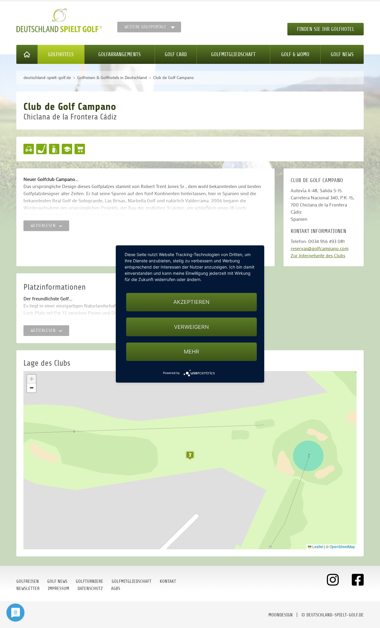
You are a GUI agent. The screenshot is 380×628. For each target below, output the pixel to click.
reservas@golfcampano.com (320, 248)
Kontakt (168, 581)
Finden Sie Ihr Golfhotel (325, 29)
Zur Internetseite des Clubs (318, 255)
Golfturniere (89, 581)
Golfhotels (61, 54)
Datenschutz (90, 588)
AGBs (115, 588)
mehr (191, 351)
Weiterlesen (44, 225)
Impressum (58, 588)
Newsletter (27, 588)
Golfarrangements (119, 54)
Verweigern (191, 327)
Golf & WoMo (295, 54)
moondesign (280, 615)
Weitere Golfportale (145, 27)
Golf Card (176, 54)
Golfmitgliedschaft (233, 54)
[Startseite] (27, 54)
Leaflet (317, 546)
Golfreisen (27, 581)
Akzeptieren (191, 302)
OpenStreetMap (342, 546)
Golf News (342, 54)
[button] (190, 455)
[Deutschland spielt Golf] (59, 20)
